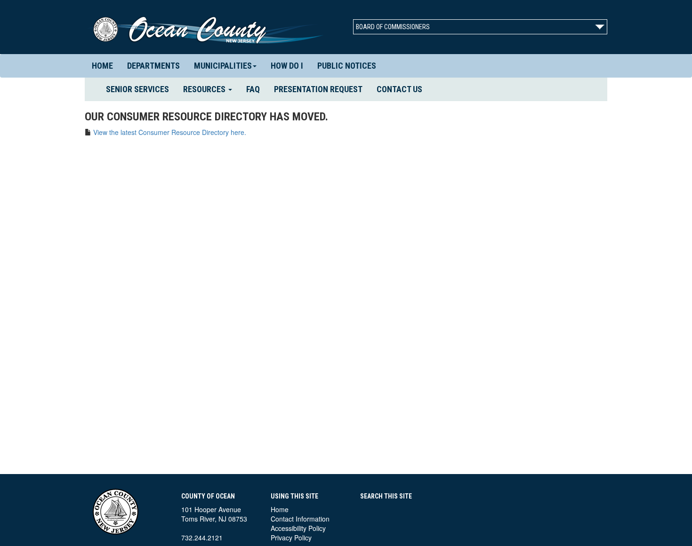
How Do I (287, 66)
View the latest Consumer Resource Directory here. (169, 132)
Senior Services (141, 89)
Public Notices (346, 66)
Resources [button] (205, 89)
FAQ (253, 89)
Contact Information (300, 518)
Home (102, 66)
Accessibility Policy (298, 528)
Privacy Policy (291, 537)
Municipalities (223, 66)
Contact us (399, 89)
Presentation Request (318, 89)
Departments (153, 66)
